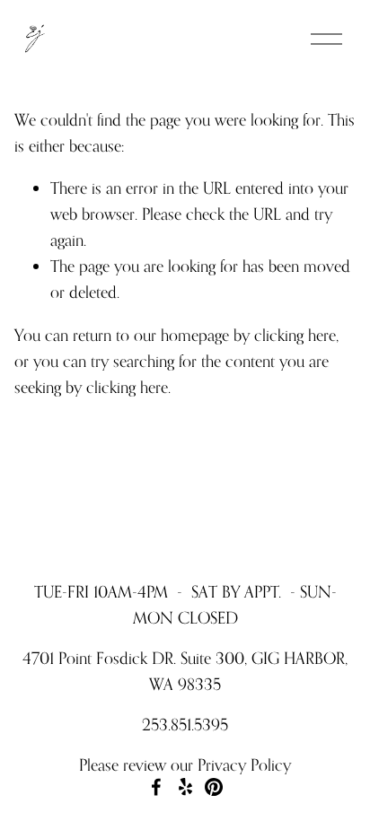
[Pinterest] (214, 787)
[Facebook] (156, 787)
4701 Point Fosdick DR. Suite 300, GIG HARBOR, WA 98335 (185, 671)
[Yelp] (185, 787)
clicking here (295, 335)
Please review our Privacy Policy (185, 764)
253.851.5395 (185, 724)
